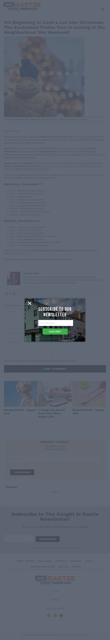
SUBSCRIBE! (55, 331)
